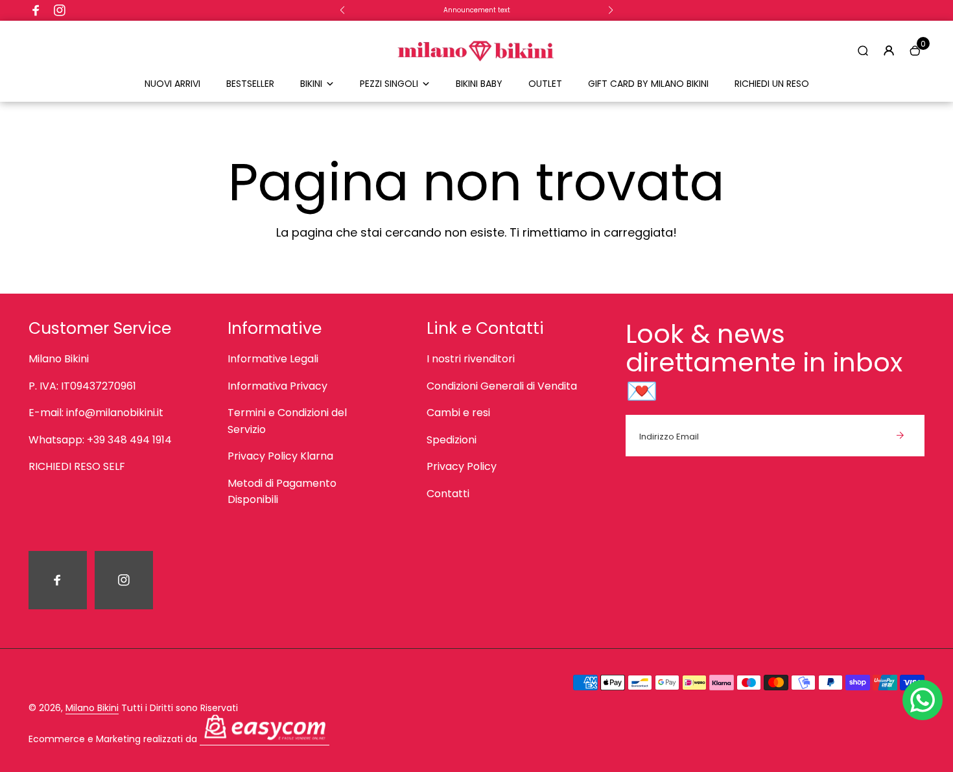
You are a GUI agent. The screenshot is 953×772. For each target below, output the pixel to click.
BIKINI (311, 83)
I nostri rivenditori (471, 358)
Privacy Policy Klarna (280, 456)
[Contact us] (922, 700)
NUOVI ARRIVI (172, 83)
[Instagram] (59, 10)
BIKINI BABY (479, 83)
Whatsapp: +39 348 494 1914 (100, 439)
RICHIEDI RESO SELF (77, 466)
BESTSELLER (250, 83)
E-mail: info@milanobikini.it (96, 412)
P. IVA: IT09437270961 (82, 386)
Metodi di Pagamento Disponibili (282, 492)
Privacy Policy (462, 466)
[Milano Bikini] (476, 69)
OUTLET (545, 83)
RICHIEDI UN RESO (772, 83)
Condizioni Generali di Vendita (502, 386)
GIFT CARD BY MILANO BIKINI (648, 83)
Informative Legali (273, 358)
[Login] (889, 50)
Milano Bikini (59, 358)
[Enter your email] (900, 435)
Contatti (448, 493)
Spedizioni (451, 439)
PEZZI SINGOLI (389, 83)
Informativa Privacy (277, 386)
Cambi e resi (458, 412)
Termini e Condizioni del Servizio (287, 421)
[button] (342, 10)
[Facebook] (36, 10)
